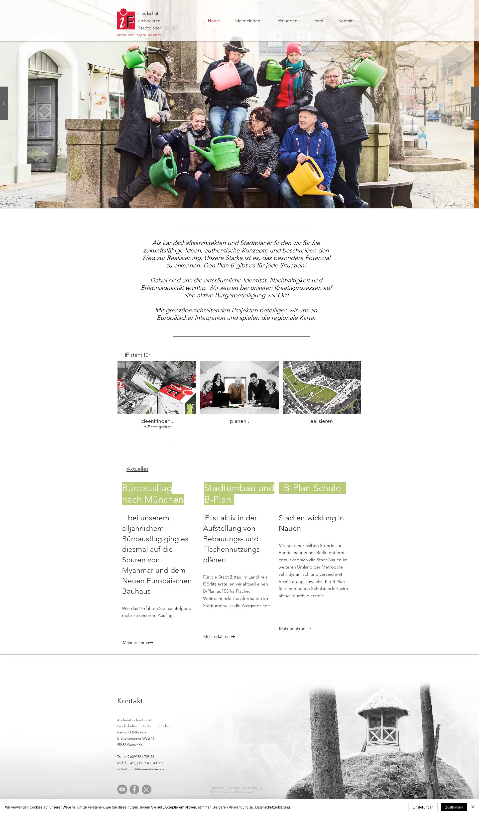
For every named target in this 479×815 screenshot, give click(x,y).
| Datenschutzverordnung (244, 787)
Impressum (217, 787)
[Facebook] (134, 789)
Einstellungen (423, 807)
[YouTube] (122, 789)
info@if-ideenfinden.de (146, 769)
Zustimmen (454, 807)
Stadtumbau (231, 488)
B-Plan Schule (312, 488)
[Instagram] (146, 789)
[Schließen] (473, 807)
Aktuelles (137, 469)
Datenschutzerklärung (272, 807)
